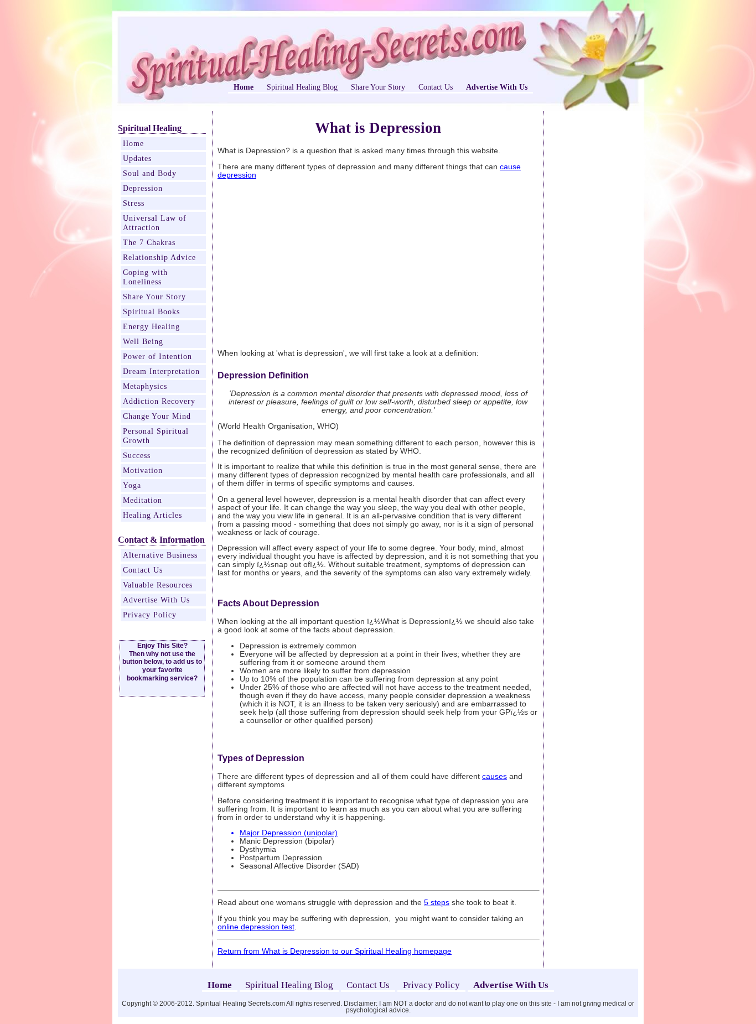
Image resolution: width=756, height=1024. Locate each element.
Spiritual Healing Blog (302, 87)
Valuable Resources (158, 584)
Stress (133, 203)
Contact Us (435, 87)
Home (133, 143)
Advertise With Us (156, 599)
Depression (143, 188)
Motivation (143, 470)
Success (137, 455)
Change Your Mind (157, 416)
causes (494, 776)
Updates (137, 158)
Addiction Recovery (159, 401)
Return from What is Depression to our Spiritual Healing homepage (335, 951)
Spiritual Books (151, 311)
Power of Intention (157, 356)
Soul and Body (150, 173)
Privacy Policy (150, 614)
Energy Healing (151, 326)
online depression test (256, 927)
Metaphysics (145, 386)
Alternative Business (160, 554)
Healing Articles (152, 515)
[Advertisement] (310, 263)
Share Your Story (378, 87)
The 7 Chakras (149, 242)
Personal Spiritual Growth (156, 436)
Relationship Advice (159, 257)
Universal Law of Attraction (155, 223)
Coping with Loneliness (145, 277)
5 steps (436, 902)
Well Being (143, 341)
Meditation (142, 500)
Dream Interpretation (161, 371)
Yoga (132, 485)
